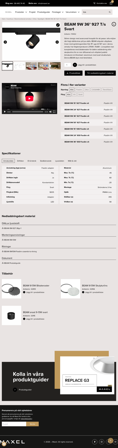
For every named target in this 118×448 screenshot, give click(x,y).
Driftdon (20, 161)
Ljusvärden (59, 161)
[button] (40, 292)
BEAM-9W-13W (10, 240)
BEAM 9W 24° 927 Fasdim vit (77, 109)
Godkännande (45, 161)
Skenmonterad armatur (22, 19)
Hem (3, 19)
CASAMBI (96, 89)
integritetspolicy (26, 419)
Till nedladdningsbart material (100, 73)
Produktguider (43, 12)
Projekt (32, 12)
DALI (87, 89)
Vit (74, 94)
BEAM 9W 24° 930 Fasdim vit (77, 135)
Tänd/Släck (107, 89)
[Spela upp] (5, 112)
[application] (29, 98)
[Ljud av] (50, 112)
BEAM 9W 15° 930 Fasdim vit (77, 129)
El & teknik (32, 161)
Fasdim (79, 89)
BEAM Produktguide (12, 263)
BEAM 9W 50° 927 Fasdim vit (77, 122)
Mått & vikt (72, 161)
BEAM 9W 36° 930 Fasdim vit (77, 141)
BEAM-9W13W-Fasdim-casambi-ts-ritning (20, 251)
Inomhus (10, 19)
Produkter (19, 12)
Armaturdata (8, 161)
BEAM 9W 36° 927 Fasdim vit (77, 116)
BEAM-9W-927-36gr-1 (12, 228)
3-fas (34, 19)
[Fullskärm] (54, 112)
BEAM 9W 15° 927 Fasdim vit (77, 103)
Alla (71, 89)
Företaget (56, 12)
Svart (80, 94)
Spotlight (41, 19)
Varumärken (71, 12)
